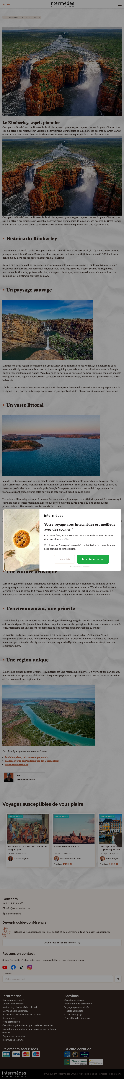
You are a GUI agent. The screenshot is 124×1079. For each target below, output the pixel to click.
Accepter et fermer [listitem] (93, 559)
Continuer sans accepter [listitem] (80, 567)
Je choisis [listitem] (64, 559)
